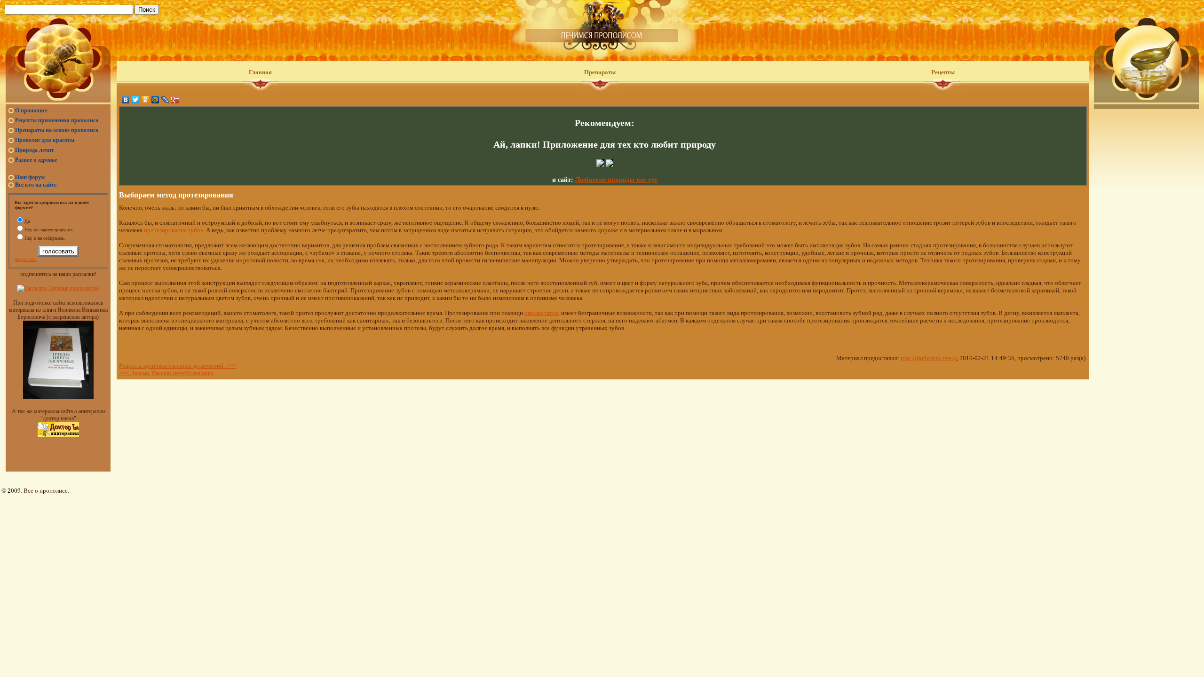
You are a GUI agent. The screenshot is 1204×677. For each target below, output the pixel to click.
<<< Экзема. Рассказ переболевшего (166, 373)
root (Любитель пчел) (929, 358)
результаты (26, 259)
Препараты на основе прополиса (56, 130)
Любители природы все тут (616, 179)
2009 (14, 490)
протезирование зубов (173, 230)
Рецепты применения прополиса (56, 120)
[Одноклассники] (145, 100)
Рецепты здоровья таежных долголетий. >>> (177, 365)
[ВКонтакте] (126, 100)
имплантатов (541, 312)
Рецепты (943, 72)
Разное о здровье (36, 160)
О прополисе (31, 110)
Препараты (600, 72)
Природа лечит (34, 150)
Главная (260, 72)
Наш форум (30, 177)
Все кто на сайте (35, 184)
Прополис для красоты (44, 140)
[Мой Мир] (155, 100)
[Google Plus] (175, 100)
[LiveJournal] (165, 100)
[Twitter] (136, 100)
